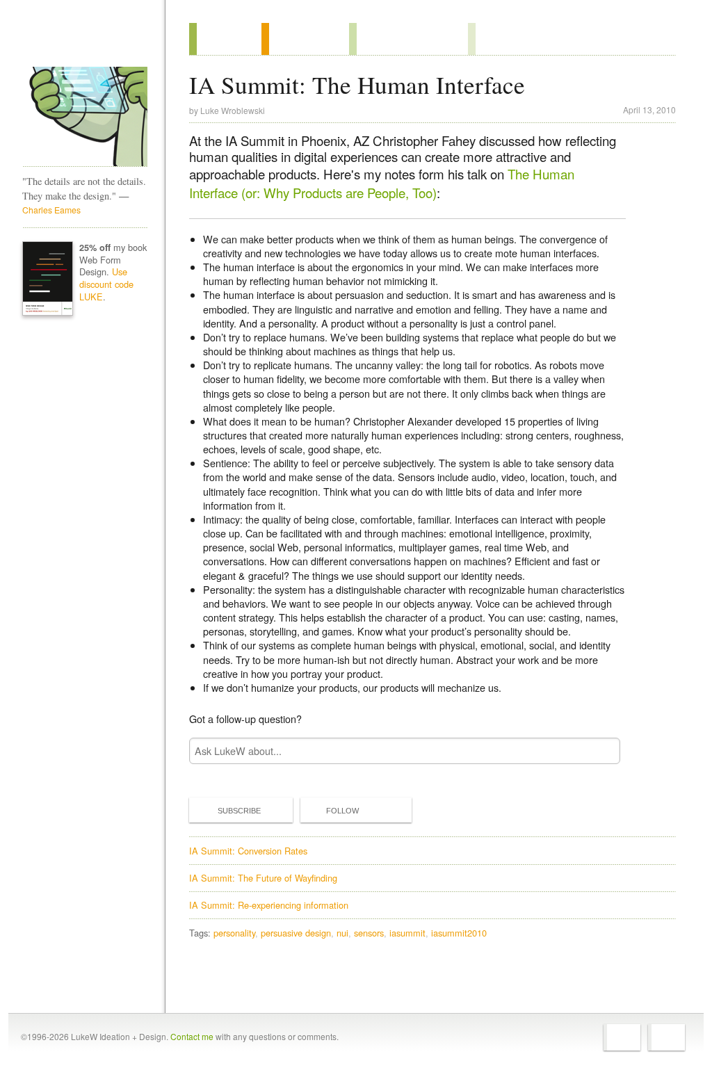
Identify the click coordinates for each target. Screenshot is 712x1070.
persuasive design (296, 932)
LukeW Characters (84, 117)
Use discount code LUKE (106, 284)
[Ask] (496, 39)
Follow (342, 810)
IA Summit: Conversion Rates (248, 850)
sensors (369, 932)
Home (80, 41)
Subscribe (239, 810)
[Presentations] (408, 39)
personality (234, 932)
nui (342, 932)
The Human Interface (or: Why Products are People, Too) (381, 183)
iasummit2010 (459, 932)
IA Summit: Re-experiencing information (268, 904)
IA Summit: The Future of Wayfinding (263, 877)
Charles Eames (51, 210)
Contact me (191, 1036)
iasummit (407, 932)
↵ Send (600, 750)
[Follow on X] (622, 1037)
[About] (225, 39)
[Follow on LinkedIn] (666, 1037)
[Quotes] (305, 39)
